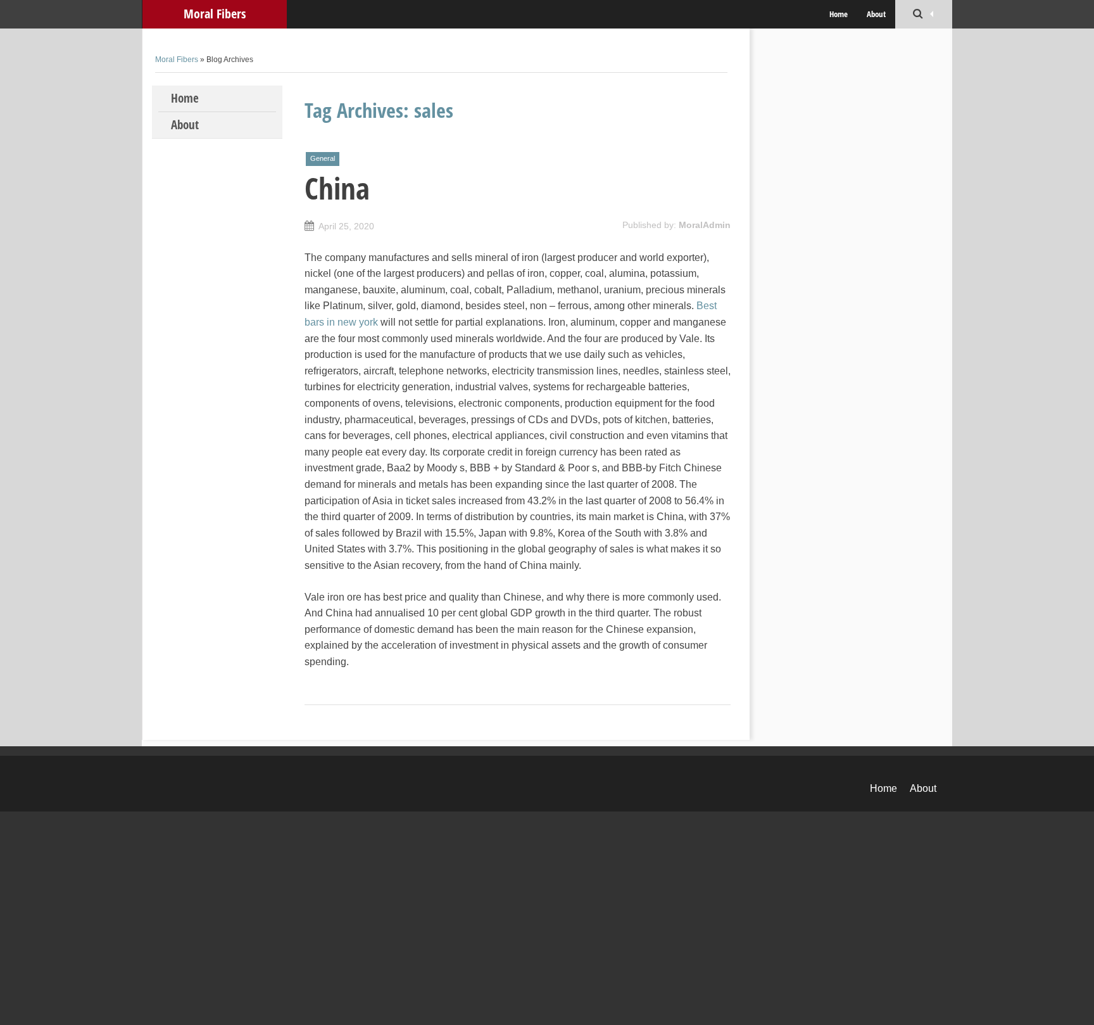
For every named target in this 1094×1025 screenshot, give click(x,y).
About (876, 14)
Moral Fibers (215, 13)
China (337, 188)
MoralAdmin (705, 225)
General (322, 158)
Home (838, 14)
